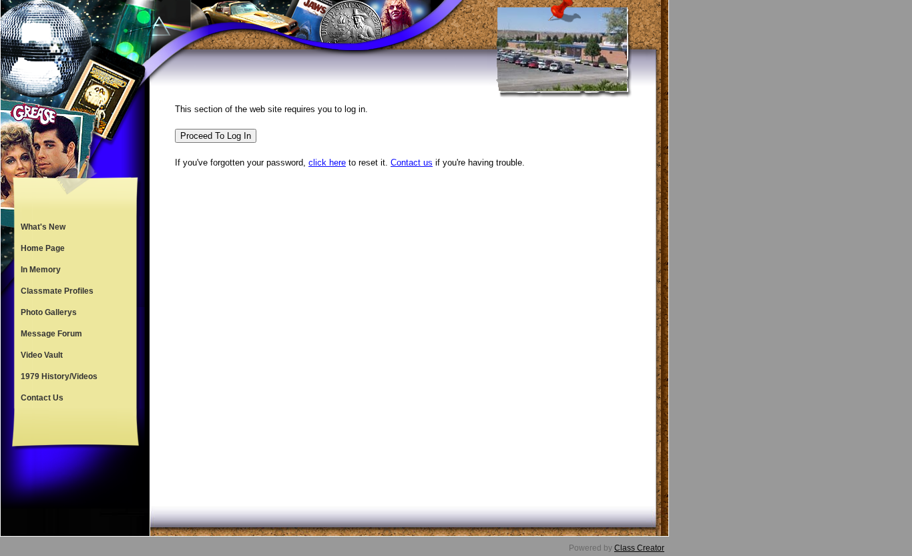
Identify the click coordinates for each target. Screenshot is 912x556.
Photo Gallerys (49, 312)
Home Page (43, 248)
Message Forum (51, 333)
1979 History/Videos (59, 376)
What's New (43, 227)
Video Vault (42, 355)
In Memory (41, 269)
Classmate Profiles (57, 291)
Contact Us (42, 397)
